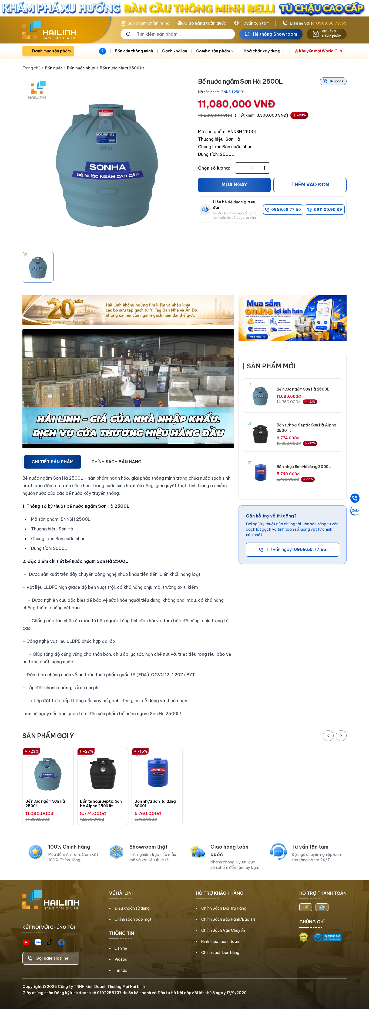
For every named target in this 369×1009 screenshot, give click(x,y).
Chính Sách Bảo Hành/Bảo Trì (228, 919)
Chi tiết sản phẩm (52, 461)
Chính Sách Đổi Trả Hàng (223, 908)
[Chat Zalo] (355, 511)
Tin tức (121, 970)
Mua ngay (234, 185)
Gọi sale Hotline (52, 958)
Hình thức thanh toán (220, 941)
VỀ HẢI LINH (122, 893)
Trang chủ (31, 68)
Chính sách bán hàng (220, 952)
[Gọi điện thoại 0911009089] (355, 498)
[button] (38, 267)
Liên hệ (121, 948)
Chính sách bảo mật (133, 919)
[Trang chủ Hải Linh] (49, 30)
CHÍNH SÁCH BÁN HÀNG (116, 461)
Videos (121, 959)
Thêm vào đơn (310, 185)
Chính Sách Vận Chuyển (223, 930)
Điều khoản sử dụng (132, 908)
